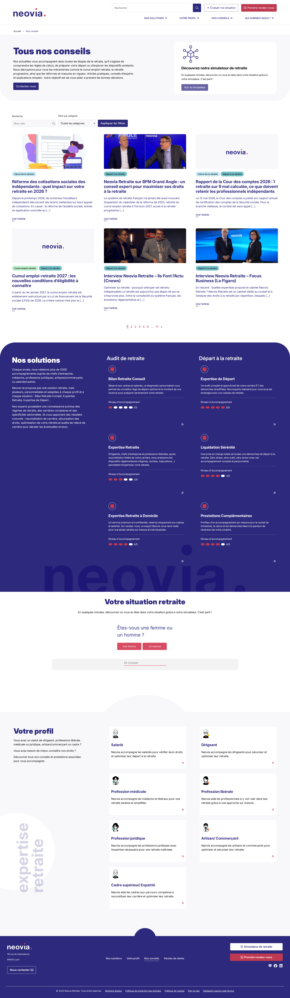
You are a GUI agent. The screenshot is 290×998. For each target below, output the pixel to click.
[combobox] (152, 8)
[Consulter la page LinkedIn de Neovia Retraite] (281, 966)
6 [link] (148, 326)
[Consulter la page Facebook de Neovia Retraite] (275, 966)
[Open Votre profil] (198, 18)
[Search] (197, 8)
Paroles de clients (174, 958)
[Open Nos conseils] (231, 18)
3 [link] (135, 326)
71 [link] (157, 326)
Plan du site (194, 991)
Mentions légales (113, 991)
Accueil (17, 31)
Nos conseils (151, 958)
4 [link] (139, 326)
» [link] (161, 326)
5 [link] (144, 326)
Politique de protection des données (143, 991)
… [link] (152, 326)
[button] (113, 123)
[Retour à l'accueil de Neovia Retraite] (29, 12)
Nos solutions (114, 958)
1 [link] (127, 326)
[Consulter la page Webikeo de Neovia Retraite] (270, 966)
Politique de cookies (174, 991)
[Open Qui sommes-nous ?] (272, 18)
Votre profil (133, 958)
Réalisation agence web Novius (218, 991)
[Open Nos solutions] (166, 18)
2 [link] (131, 326)
